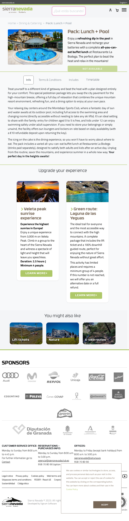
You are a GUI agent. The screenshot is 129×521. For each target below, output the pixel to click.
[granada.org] (67, 430)
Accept (104, 504)
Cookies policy (37, 476)
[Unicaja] (75, 377)
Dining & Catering (30, 23)
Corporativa (59, 479)
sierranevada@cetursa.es (87, 458)
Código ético (23, 483)
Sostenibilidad (8, 483)
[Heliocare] (118, 396)
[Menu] (124, 10)
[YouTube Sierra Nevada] (123, 476)
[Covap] (55, 396)
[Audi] (10, 377)
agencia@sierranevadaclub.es (53, 460)
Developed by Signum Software (42, 503)
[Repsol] (53, 377)
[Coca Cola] (97, 377)
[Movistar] (32, 377)
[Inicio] (17, 10)
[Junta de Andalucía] (90, 430)
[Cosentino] (12, 396)
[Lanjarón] (64, 413)
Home (12, 23)
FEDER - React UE (42, 479)
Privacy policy (22, 476)
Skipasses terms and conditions (16, 479)
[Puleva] (33, 396)
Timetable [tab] (92, 80)
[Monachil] (113, 430)
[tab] (28, 80)
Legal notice (7, 476)
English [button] (123, 2)
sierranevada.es (8, 2)
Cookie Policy (72, 489)
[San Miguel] (118, 377)
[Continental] (98, 396)
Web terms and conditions (59, 476)
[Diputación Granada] (31, 430)
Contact (6, 462)
